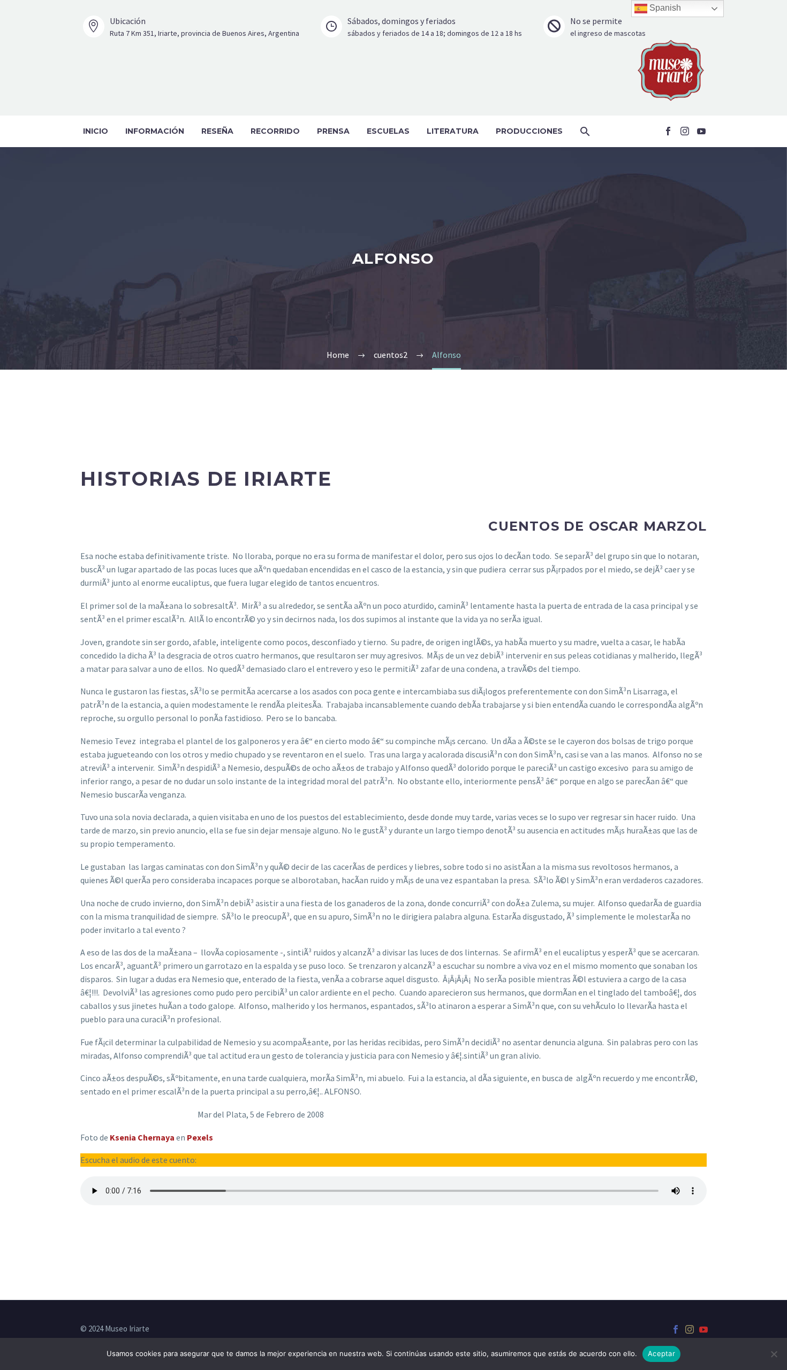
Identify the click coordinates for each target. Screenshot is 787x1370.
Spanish (664, 7)
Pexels (200, 1137)
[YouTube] (701, 131)
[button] (585, 131)
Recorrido (275, 131)
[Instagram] (684, 131)
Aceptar (661, 1353)
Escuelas (388, 131)
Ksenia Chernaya (142, 1137)
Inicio (95, 131)
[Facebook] (668, 131)
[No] (773, 1354)
